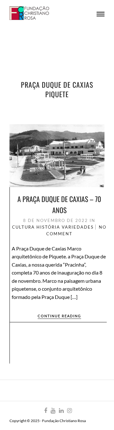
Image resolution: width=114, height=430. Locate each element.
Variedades (78, 227)
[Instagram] (69, 411)
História (48, 227)
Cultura (23, 227)
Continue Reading (59, 316)
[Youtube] (52, 411)
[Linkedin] (61, 411)
